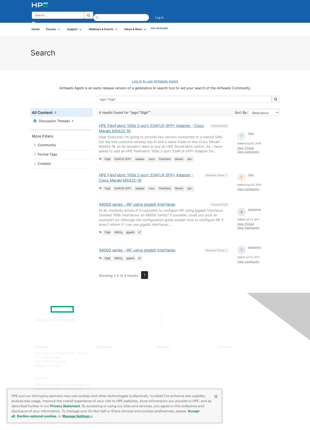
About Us (102, 353)
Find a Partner (227, 353)
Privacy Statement (65, 406)
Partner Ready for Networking (238, 365)
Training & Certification (172, 365)
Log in (159, 17)
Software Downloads (171, 372)
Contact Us (103, 365)
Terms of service (107, 384)
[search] (88, 15)
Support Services (169, 353)
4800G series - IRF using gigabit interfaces (137, 204)
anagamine (254, 209)
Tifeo (251, 133)
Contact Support (168, 359)
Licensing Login (167, 378)
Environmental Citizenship (113, 372)
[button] (216, 396)
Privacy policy (105, 378)
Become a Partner (230, 359)
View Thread (245, 148)
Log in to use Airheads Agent (155, 81)
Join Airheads (159, 28)
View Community (248, 151)
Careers (101, 359)
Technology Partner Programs (238, 372)
